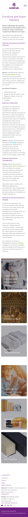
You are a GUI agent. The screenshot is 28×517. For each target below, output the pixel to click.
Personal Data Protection (8, 511)
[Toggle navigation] (25, 5)
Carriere (3, 480)
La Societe (4, 478)
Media (3, 483)
